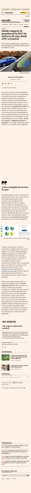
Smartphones (5, 24)
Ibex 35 (4, 9)
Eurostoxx (8, 478)
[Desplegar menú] (3, 12)
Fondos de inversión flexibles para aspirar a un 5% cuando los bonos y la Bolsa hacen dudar (15, 457)
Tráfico (4, 28)
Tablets (11, 24)
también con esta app (9, 271)
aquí (24, 388)
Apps (3, 377)
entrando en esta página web (12, 269)
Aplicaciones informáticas (15, 377)
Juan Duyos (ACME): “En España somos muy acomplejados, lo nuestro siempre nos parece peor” (15, 462)
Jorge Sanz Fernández (15, 77)
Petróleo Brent (25, 9)
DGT (6, 377)
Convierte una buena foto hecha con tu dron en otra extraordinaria (19, 357)
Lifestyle (26, 24)
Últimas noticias (7, 442)
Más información (5, 384)
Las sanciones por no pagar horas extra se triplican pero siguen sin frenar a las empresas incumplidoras (15, 452)
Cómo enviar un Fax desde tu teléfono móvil (19, 366)
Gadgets (21, 24)
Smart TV (16, 24)
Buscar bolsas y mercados (9, 471)
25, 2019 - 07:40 (15, 79)
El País (27, 16)
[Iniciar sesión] (28, 12)
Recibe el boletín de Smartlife (11, 344)
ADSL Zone (25, 20)
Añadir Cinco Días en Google (10, 87)
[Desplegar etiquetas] (28, 377)
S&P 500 (14, 9)
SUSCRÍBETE (23, 12)
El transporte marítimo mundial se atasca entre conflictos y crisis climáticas (15, 446)
